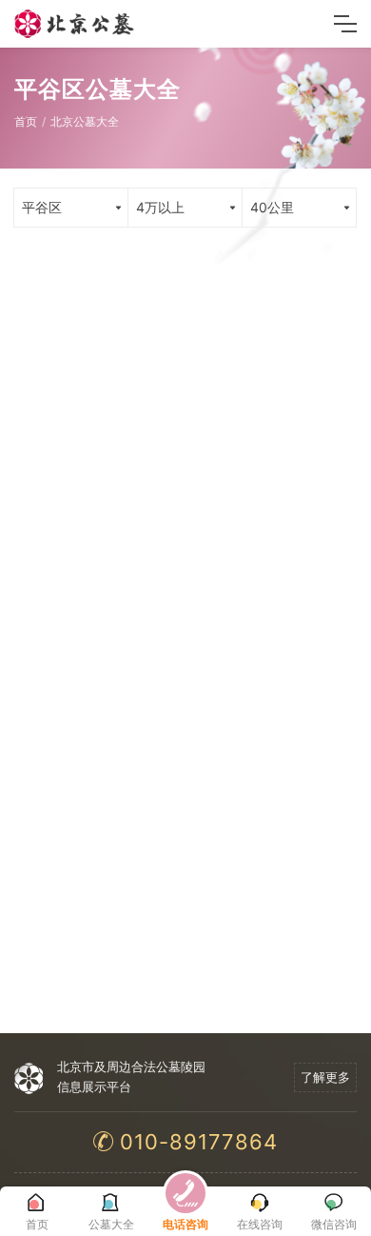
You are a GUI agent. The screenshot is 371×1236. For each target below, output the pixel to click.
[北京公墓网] (75, 24)
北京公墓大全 (84, 121)
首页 (25, 121)
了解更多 (325, 1077)
